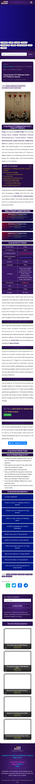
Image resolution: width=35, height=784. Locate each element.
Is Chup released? (11, 497)
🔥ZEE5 (11, 42)
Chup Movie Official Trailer (14, 183)
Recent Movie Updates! (17, 624)
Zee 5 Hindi (17, 88)
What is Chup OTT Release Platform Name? (17, 504)
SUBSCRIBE (18, 606)
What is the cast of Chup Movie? (16, 534)
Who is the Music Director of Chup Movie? (18, 547)
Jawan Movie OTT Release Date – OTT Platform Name (18, 412)
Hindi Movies (21, 86)
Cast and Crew (8, 176)
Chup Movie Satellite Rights (12, 180)
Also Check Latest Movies (16, 174)
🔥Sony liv (24, 42)
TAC (19, 758)
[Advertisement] (17, 23)
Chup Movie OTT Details (11, 172)
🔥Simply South (5, 45)
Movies (11, 67)
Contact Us (6, 755)
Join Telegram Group (18, 443)
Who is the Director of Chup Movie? (17, 554)
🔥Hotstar (3, 48)
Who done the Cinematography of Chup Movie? (17, 567)
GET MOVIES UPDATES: (11, 597)
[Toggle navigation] (31, 2)
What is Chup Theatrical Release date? (17, 519)
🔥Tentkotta (4, 42)
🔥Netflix (13, 45)
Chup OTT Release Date (12, 182)
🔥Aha (30, 45)
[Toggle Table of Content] (29, 166)
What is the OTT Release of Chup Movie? (17, 512)
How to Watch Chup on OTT (12, 185)
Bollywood (14, 86)
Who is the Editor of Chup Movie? (16, 560)
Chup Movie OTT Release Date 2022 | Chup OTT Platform (17, 169)
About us (14, 755)
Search (30, 54)
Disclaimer (21, 755)
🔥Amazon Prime (21, 45)
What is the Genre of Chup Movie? (17, 540)
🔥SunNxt (17, 42)
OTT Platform (5, 88)
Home (5, 67)
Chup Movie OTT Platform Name (13, 178)
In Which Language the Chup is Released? (17, 527)
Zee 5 (11, 88)
